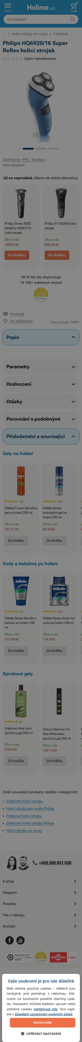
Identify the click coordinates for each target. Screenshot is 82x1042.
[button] (41, 1033)
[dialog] (41, 1008)
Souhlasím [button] (42, 1022)
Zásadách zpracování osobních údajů (43, 1014)
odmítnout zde (45, 1009)
